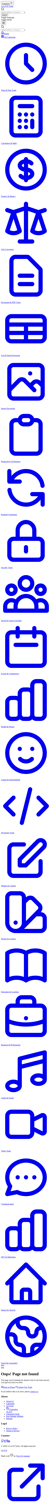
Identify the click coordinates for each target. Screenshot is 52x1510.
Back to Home (9, 1387)
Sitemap (9, 1419)
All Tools (10, 1406)
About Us (10, 1401)
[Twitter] (5, 1442)
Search (4, 15)
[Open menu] (3, 23)
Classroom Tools (12, 1414)
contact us (34, 1391)
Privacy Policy (12, 1428)
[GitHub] (2, 1442)
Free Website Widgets (14, 1416)
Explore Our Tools (24, 1387)
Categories (10, 1404)
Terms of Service (13, 1431)
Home (6, 34)
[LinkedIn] (8, 1442)
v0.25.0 (4, 1450)
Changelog (12, 1410)
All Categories (10, 37)
